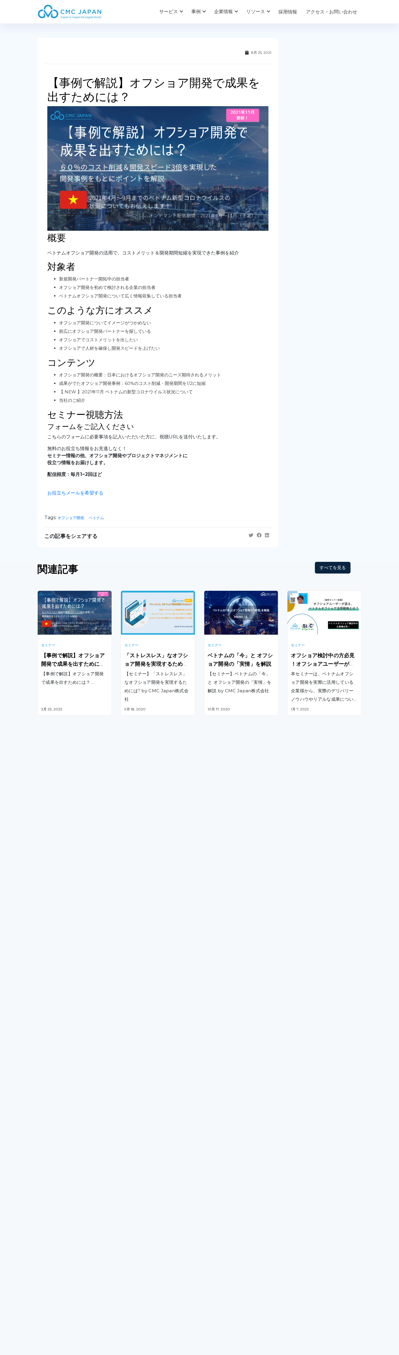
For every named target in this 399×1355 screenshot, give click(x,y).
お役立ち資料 (218, 1264)
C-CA (209, 1184)
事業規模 (130, 1276)
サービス (168, 11)
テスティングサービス (60, 1161)
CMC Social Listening (227, 1140)
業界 (125, 1264)
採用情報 (287, 12)
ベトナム (96, 517)
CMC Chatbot (219, 1155)
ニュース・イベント (225, 1276)
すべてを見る (333, 567)
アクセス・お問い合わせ (331, 12)
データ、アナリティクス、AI (151, 1140)
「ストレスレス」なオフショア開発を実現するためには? (156, 664)
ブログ (211, 1252)
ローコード (132, 1178)
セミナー (48, 645)
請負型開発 (298, 1116)
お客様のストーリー (142, 1252)
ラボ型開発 (298, 1131)
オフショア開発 (71, 517)
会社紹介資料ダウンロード (65, 1264)
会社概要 (46, 1252)
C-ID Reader (218, 1170)
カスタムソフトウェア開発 (65, 1116)
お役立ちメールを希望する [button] (75, 493)
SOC (209, 1199)
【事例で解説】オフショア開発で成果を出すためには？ (73, 664)
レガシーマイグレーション (65, 1146)
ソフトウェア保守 (56, 1131)
